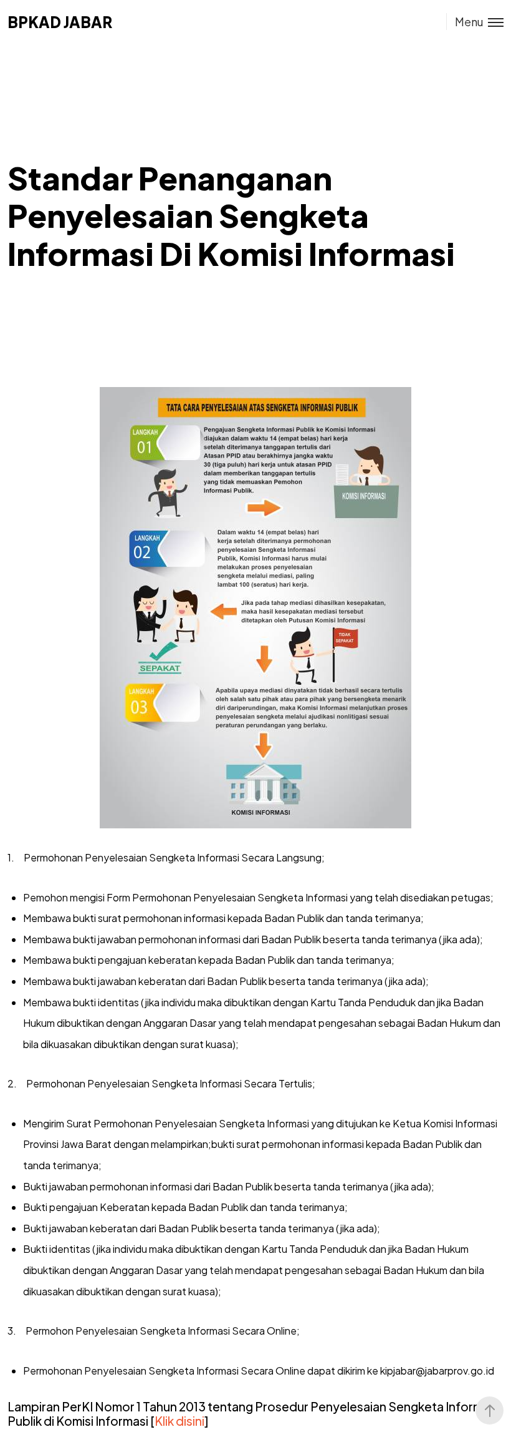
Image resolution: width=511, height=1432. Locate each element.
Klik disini (179, 1420)
